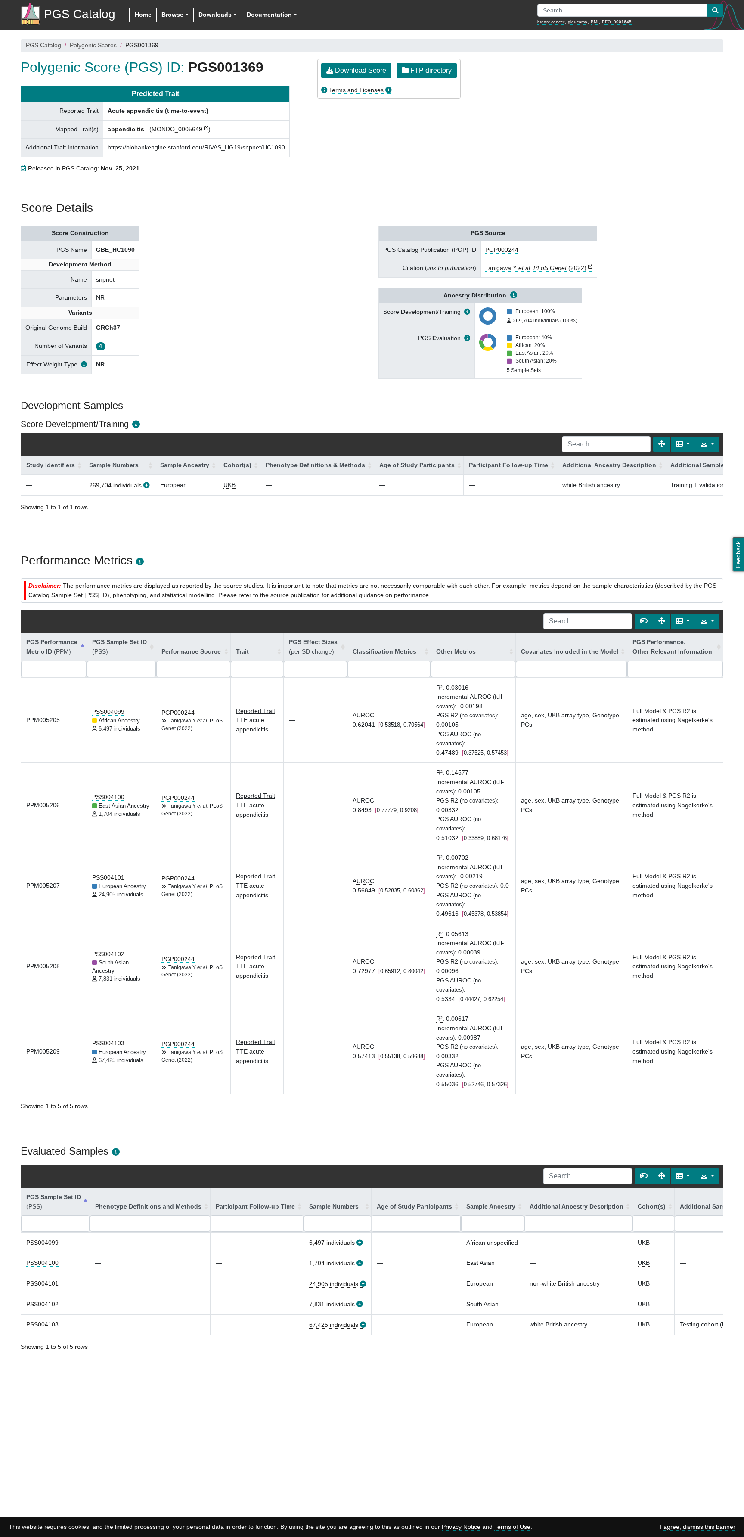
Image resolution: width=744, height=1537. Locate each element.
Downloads (215, 14)
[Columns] (682, 444)
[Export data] (707, 444)
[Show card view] (643, 621)
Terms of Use (512, 1526)
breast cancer (550, 21)
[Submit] (715, 10)
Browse (172, 14)
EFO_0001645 (617, 21)
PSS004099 (108, 711)
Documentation (269, 14)
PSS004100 (108, 796)
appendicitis (126, 129)
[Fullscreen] (662, 444)
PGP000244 (501, 249)
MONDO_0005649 (177, 129)
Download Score (359, 70)
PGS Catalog (43, 45)
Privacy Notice (461, 1526)
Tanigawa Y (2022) (535, 267)
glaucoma (577, 21)
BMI (594, 21)
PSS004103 (108, 1043)
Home (143, 14)
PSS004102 (108, 954)
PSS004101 (108, 877)
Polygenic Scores (93, 45)
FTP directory (430, 70)
